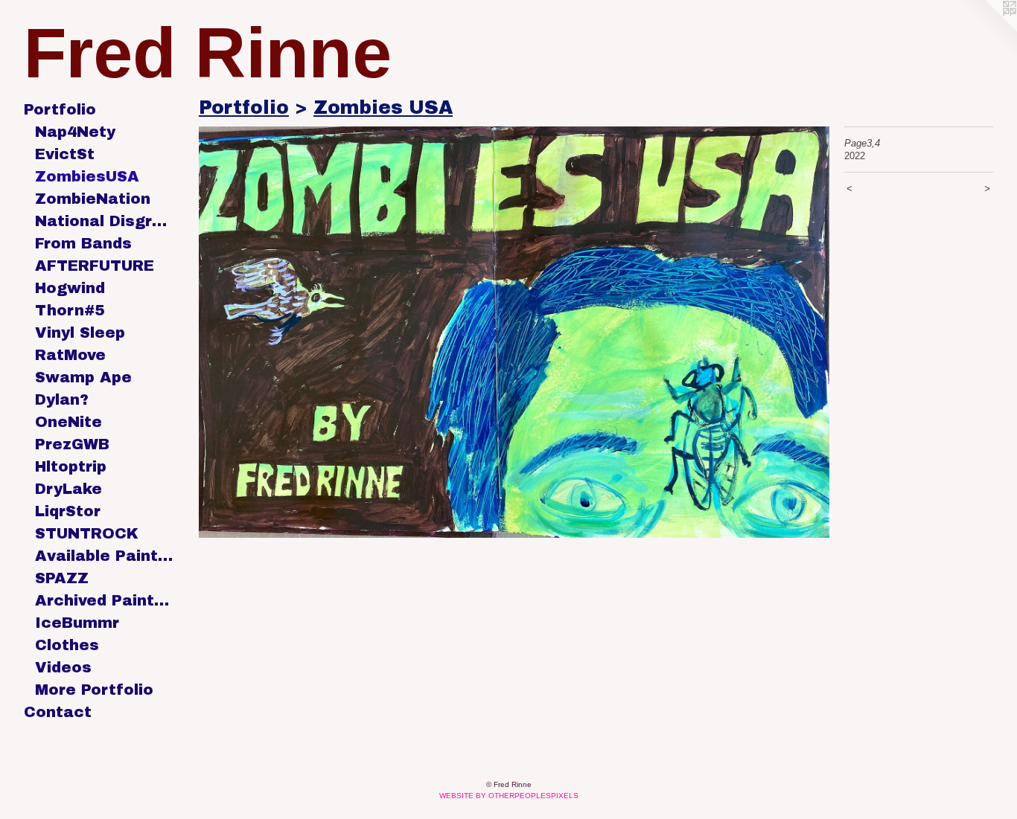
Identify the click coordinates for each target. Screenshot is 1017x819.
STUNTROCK (86, 533)
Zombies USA (383, 107)
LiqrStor (68, 511)
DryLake (68, 489)
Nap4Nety (75, 131)
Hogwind (70, 288)
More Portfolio (94, 689)
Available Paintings (104, 555)
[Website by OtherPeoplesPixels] (987, 30)
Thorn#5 (69, 310)
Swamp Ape (83, 377)
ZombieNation (92, 198)
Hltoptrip (70, 466)
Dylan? (62, 399)
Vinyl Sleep (80, 332)
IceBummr (77, 622)
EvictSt (65, 154)
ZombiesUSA (87, 176)
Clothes (67, 645)
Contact (58, 712)
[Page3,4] (514, 332)
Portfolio (60, 109)
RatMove (70, 355)
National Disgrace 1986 (104, 221)
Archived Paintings (104, 600)
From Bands (83, 243)
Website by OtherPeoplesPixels (508, 795)
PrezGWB (72, 444)
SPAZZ (62, 578)
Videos (63, 667)
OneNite (68, 422)
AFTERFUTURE (94, 265)
